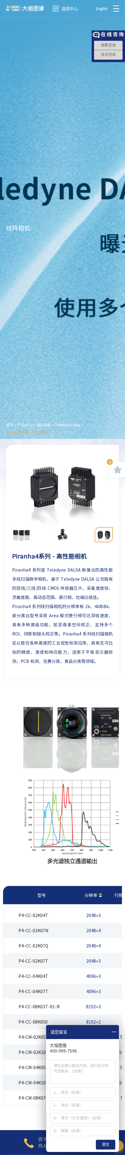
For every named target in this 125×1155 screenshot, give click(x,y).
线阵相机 (43, 425)
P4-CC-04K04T (33, 976)
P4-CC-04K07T (33, 991)
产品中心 (25, 425)
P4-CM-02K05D (34, 1037)
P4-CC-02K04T (33, 915)
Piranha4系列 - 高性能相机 (28, 432)
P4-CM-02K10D (34, 1052)
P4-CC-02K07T (33, 961)
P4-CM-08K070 (33, 1098)
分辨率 (91, 895)
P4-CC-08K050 (33, 1022)
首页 (9, 425)
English (102, 8)
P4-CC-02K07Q (33, 946)
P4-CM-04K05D (34, 1067)
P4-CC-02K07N (33, 930)
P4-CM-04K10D (34, 1083)
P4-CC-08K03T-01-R (39, 1006)
